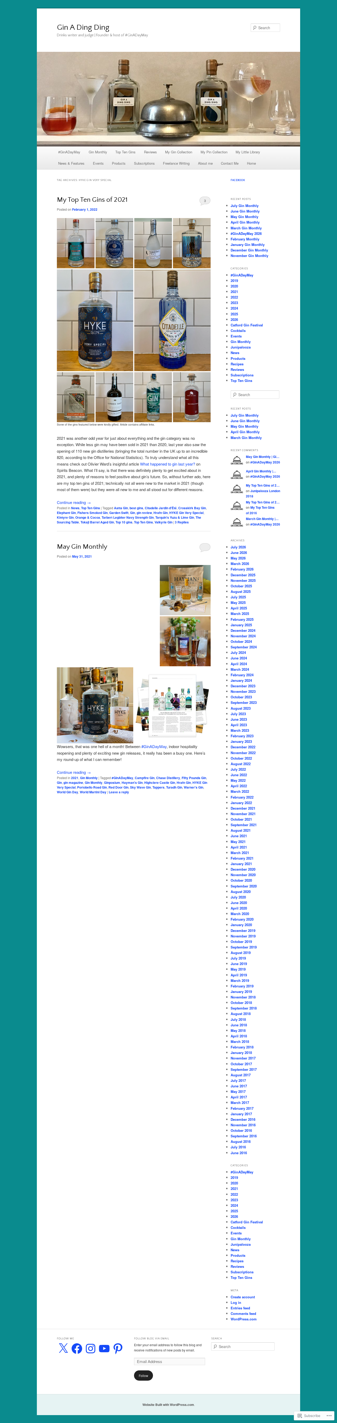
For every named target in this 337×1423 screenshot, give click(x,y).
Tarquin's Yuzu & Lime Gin (174, 517)
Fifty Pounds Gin (194, 777)
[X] (63, 1348)
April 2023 (239, 724)
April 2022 (239, 785)
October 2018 (241, 1002)
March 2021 (240, 852)
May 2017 (238, 1091)
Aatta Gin (121, 508)
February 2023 (242, 735)
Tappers (158, 787)
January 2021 (241, 863)
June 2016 (239, 1152)
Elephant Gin (66, 512)
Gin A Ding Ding (83, 27)
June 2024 (239, 657)
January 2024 (241, 680)
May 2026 (238, 558)
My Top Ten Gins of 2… (263, 485)
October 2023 (241, 696)
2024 (234, 308)
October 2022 (241, 758)
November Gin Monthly (249, 255)
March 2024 (240, 669)
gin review (144, 512)
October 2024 (241, 641)
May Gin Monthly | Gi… (262, 456)
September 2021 (244, 824)
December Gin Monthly (249, 250)
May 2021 (238, 841)
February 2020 (242, 919)
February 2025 (242, 619)
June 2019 (239, 963)
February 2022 (242, 797)
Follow (143, 1375)
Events (98, 163)
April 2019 (239, 974)
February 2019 (242, 985)
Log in (236, 1302)
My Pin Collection (214, 151)
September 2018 (244, 1008)
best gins (136, 508)
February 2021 (242, 858)
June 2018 (239, 1024)
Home (251, 163)
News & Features (71, 163)
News (75, 508)
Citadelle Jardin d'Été (161, 508)
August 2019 (241, 952)
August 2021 (241, 830)
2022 (234, 297)
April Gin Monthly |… (261, 471)
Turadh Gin (174, 787)
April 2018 (239, 1035)
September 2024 (244, 646)
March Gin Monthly (246, 227)
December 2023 (243, 685)
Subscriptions (144, 163)
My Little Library (248, 151)
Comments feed (243, 1313)
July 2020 (238, 897)
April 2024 (239, 663)
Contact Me (230, 163)
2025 (234, 313)
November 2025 (243, 580)
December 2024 (243, 630)
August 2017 (241, 1074)
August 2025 (241, 591)
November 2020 (243, 874)
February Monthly (245, 238)
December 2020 (243, 869)
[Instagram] (90, 1348)
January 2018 (241, 1052)
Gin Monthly (98, 151)
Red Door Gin (118, 787)
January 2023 (241, 741)
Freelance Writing (176, 163)
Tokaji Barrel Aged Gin (97, 522)
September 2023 (244, 702)
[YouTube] (104, 1348)
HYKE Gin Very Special (186, 512)
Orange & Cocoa (87, 517)
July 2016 (238, 1146)
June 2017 (239, 1085)
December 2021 (243, 808)
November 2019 (243, 935)
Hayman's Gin (132, 782)
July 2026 (238, 546)
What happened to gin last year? (167, 464)
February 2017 (242, 1108)
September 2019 (244, 947)
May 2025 (238, 602)
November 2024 (243, 635)
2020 (234, 286)
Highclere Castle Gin (159, 782)
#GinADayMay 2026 (246, 233)
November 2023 (243, 691)
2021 (74, 777)
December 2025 (243, 574)
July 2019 (238, 958)
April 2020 (239, 908)
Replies (182, 522)
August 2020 (241, 891)
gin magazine (73, 782)
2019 (234, 280)
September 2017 (244, 1069)
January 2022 (241, 802)
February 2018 (242, 1046)
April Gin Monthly (245, 222)
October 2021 (241, 819)
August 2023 (241, 708)
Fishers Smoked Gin (92, 512)
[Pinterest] (118, 1348)
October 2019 (241, 941)
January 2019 (241, 991)
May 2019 (238, 969)
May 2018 (238, 1030)
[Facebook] (77, 1348)
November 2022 (243, 752)
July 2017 (238, 1080)
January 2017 (241, 1113)
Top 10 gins (124, 522)
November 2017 (243, 1058)
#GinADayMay (69, 151)
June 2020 (239, 902)
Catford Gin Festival (247, 324)
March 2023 (240, 730)
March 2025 (240, 613)
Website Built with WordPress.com (168, 1404)
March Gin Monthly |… (262, 518)
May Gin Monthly (82, 547)
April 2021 (239, 847)
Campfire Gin (145, 777)
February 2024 (242, 674)
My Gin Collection (178, 151)
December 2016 (243, 1119)
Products (119, 163)
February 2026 (242, 569)
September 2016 (244, 1135)
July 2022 (238, 769)
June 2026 (239, 552)
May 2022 (238, 780)
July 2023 (238, 713)
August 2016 (241, 1141)
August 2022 (241, 763)
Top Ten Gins (125, 151)
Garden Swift (118, 512)
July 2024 (238, 652)
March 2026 (240, 563)
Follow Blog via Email (151, 1338)
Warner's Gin (193, 787)
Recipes (237, 363)
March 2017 (240, 1102)
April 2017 (239, 1096)
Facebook (238, 180)
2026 (234, 319)
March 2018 (240, 1041)
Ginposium (112, 782)
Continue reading (74, 502)
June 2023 (239, 719)
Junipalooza (241, 347)
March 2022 (240, 791)
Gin (132, 512)
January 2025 (241, 624)
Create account (243, 1296)
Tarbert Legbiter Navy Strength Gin (128, 517)
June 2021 (239, 835)
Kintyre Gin (65, 517)
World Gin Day (67, 792)
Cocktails (238, 330)
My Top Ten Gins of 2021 (92, 200)
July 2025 (238, 596)
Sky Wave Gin (140, 787)
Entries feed (240, 1307)
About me (205, 163)
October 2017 (241, 1063)
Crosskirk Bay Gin (192, 508)
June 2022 (239, 774)
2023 (234, 302)
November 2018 (243, 997)
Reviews (150, 151)
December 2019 (243, 930)
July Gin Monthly (245, 205)
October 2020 (241, 880)
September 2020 (244, 886)
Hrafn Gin (160, 512)
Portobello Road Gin (92, 787)
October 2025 (241, 585)
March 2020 (240, 913)
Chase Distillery (168, 777)
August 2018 (241, 1013)
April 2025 (239, 607)
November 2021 (243, 813)
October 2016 (241, 1130)
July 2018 (238, 1019)
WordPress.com (244, 1318)
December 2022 (243, 746)
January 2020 (241, 924)
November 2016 (243, 1124)
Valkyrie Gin (163, 522)
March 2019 (240, 980)
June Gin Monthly (245, 211)
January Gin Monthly (248, 244)
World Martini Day (93, 792)
